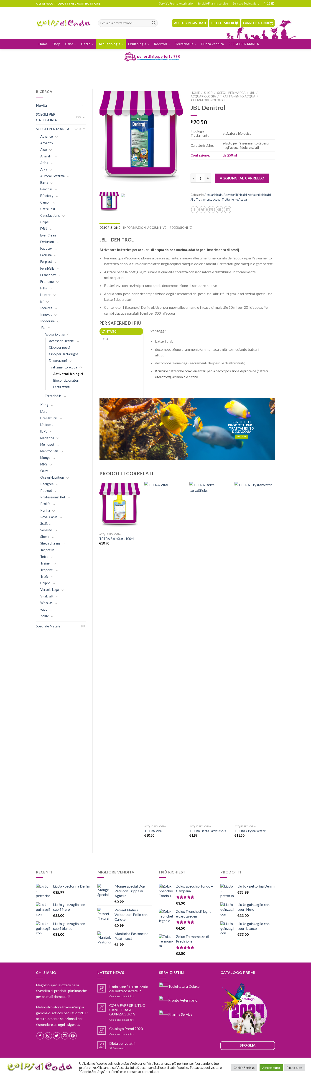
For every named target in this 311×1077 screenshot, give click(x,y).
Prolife (45, 504)
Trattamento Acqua (234, 199)
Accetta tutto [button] (271, 1068)
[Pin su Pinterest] (219, 209)
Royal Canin (48, 517)
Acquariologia (109, 44)
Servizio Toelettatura (246, 3)
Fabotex (46, 248)
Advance (46, 136)
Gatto (86, 44)
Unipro (45, 583)
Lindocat (46, 425)
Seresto (46, 530)
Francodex (48, 275)
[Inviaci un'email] (272, 3)
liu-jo (44, 431)
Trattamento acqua (63, 367)
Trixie (44, 576)
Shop (56, 44)
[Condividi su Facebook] (195, 209)
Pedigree (47, 484)
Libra (43, 411)
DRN (43, 229)
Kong (44, 405)
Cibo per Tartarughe (64, 354)
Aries (44, 163)
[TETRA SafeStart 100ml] (119, 506)
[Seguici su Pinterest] (73, 1036)
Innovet (46, 314)
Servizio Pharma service (213, 3)
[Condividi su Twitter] (203, 209)
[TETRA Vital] (164, 652)
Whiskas (46, 603)
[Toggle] (84, 117)
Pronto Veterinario (182, 1000)
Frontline (47, 282)
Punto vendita (212, 44)
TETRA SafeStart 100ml (116, 539)
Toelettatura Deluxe (183, 986)
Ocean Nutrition (52, 477)
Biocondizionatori (66, 380)
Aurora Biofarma (52, 176)
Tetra (44, 557)
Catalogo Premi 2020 (126, 1028)
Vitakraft (47, 596)
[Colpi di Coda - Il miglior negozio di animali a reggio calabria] (63, 23)
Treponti (46, 570)
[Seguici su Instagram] (268, 3)
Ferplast (46, 262)
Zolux (44, 616)
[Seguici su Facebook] (264, 3)
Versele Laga (49, 590)
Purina (45, 510)
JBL (42, 328)
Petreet (46, 490)
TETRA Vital (153, 831)
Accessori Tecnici (61, 341)
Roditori (160, 44)
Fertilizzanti (61, 387)
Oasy (44, 471)
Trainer (45, 563)
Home (43, 44)
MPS (43, 464)
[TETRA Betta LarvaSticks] (209, 652)
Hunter (45, 295)
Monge (45, 458)
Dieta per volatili (122, 1043)
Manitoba (47, 438)
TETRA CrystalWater (250, 831)
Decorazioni (58, 361)
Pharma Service (180, 1014)
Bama (44, 182)
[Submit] (154, 23)
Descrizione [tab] (109, 227)
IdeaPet (46, 308)
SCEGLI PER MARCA (244, 44)
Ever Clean (48, 235)
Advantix (46, 143)
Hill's (43, 288)
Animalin (46, 156)
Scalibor (46, 523)
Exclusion (47, 242)
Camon (45, 202)
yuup (43, 609)
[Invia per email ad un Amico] (211, 209)
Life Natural (48, 418)
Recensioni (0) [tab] (180, 227)
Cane (69, 44)
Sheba (44, 537)
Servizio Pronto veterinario (176, 3)
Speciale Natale (48, 626)
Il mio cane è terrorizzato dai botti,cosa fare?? (128, 988)
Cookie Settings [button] (244, 1068)
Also (43, 150)
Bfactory (46, 196)
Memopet (47, 444)
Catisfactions (50, 215)
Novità (41, 105)
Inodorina (47, 321)
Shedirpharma (50, 543)
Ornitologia (137, 44)
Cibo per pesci (59, 347)
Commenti (117, 1048)
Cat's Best (47, 209)
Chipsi (44, 222)
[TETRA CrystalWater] (255, 652)
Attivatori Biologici (235, 194)
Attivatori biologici (68, 374)
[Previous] (99, 663)
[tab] (121, 331)
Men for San (49, 451)
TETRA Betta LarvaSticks (207, 831)
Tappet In (47, 550)
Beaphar (46, 189)
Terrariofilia (184, 44)
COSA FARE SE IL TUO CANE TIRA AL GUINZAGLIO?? (127, 1009)
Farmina (46, 255)
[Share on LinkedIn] (227, 209)
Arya (43, 169)
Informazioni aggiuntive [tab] (144, 227)
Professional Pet (52, 497)
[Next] (274, 663)
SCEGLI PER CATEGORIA (46, 117)
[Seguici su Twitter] (56, 1036)
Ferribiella (47, 268)
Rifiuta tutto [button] (295, 1068)
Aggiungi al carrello (242, 178)
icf (42, 301)
